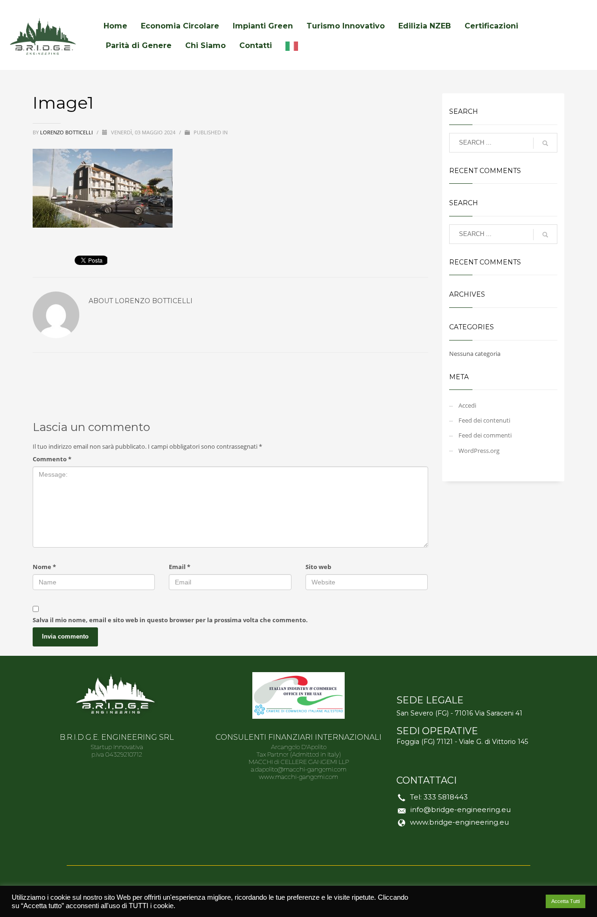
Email (179, 567)
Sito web (318, 567)
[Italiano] (294, 46)
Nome (44, 567)
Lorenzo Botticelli (67, 132)
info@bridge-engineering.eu (460, 809)
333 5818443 (445, 796)
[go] (545, 143)
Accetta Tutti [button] (565, 901)
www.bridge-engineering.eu (459, 822)
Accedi (467, 405)
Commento (52, 459)
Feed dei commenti (485, 435)
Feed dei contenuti (484, 420)
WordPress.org (479, 450)
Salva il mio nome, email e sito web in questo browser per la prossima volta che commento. (170, 620)
